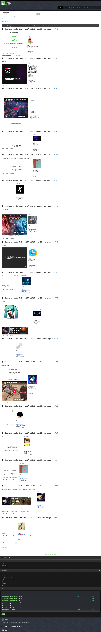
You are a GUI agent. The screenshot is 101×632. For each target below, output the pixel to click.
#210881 (55, 486)
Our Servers (67, 7)
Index (3, 563)
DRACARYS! (18, 183)
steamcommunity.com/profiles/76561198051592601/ (19, 511)
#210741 (55, 58)
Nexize (19, 521)
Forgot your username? (17, 16)
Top (3, 614)
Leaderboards (76, 7)
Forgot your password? (7, 16)
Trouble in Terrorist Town (7, 577)
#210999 (55, 518)
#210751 (55, 272)
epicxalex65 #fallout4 (37, 309)
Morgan (29, 214)
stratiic (29, 246)
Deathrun (3, 575)
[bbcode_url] (13, 52)
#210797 (55, 433)
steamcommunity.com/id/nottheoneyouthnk (10, 477)
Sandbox (3, 585)
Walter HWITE (18, 55)
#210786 (55, 362)
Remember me (45, 14)
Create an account (26, 16)
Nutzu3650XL (18, 341)
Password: (21, 14)
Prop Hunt (4, 583)
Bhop (3, 579)
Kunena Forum (53, 554)
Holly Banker (24, 275)
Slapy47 (29, 63)
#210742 (55, 88)
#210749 (55, 242)
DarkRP (3, 573)
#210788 (55, 406)
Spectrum (30, 373)
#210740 (55, 29)
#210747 (55, 180)
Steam (9, 379)
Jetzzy (32, 100)
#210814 (55, 460)
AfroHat (17, 409)
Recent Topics (4, 565)
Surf (2, 581)
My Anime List (14, 377)
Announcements (5, 20)
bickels (38, 491)
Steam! (3, 533)
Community (85, 7)
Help (92, 7)
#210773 (55, 298)
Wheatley (34, 134)
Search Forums (5, 567)
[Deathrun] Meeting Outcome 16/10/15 (9, 22)
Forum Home (4, 560)
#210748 (55, 206)
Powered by (47, 554)
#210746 (55, 154)
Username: (4, 14)
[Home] (6, 2)
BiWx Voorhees (26, 436)
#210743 (55, 131)
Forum (60, 7)
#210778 (55, 339)
